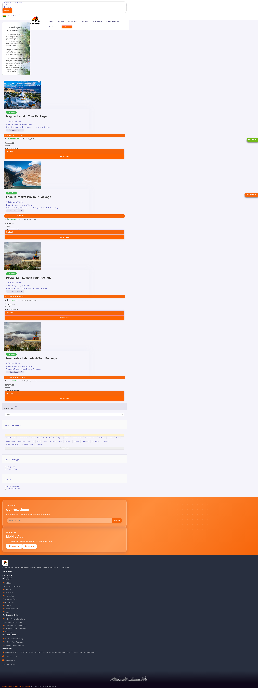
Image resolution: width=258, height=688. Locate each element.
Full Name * (92, 334)
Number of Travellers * (95, 348)
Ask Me (251, 140)
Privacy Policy (111, 385)
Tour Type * (92, 355)
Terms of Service (124, 385)
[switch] (88, 364)
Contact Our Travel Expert (128, 373)
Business (250, 195)
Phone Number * (93, 341)
